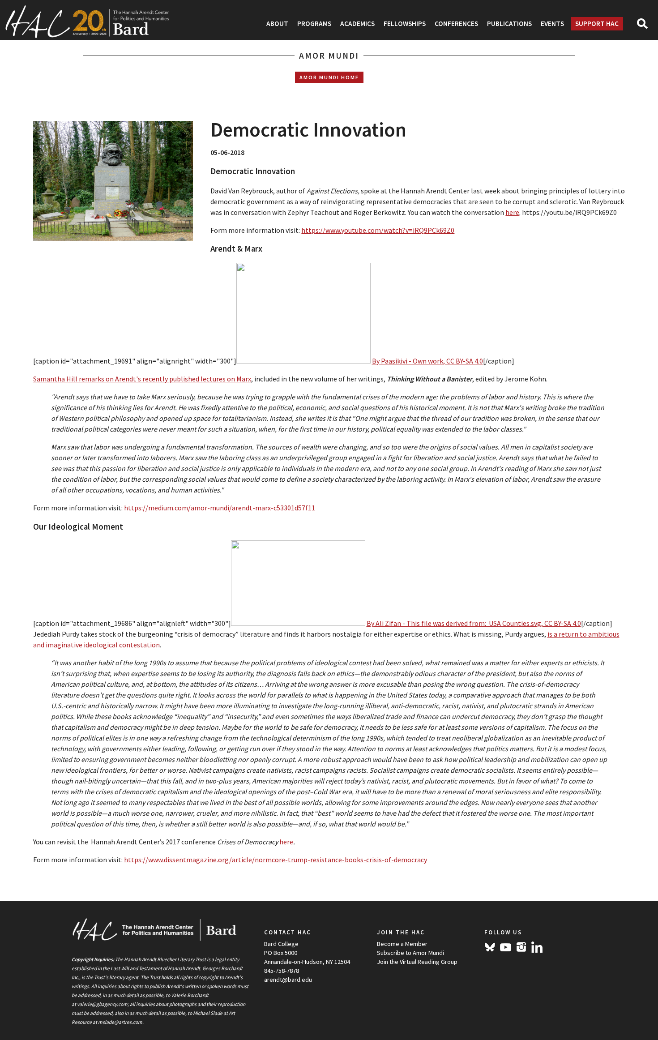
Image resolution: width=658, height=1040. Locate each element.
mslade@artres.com (120, 1022)
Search (646, 26)
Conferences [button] (456, 23)
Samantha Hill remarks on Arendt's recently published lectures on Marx (142, 378)
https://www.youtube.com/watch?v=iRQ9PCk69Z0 (377, 230)
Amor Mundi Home (329, 77)
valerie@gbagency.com (102, 1004)
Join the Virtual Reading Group (417, 962)
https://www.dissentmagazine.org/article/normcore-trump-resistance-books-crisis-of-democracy (275, 859)
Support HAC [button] (597, 23)
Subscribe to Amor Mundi (410, 953)
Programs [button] (314, 23)
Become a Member (402, 944)
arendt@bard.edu (288, 980)
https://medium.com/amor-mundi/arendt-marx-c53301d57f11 (219, 507)
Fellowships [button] (405, 23)
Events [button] (552, 23)
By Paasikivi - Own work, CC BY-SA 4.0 (427, 360)
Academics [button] (357, 23)
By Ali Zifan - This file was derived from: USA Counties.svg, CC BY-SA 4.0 (474, 623)
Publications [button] (509, 23)
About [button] (277, 23)
